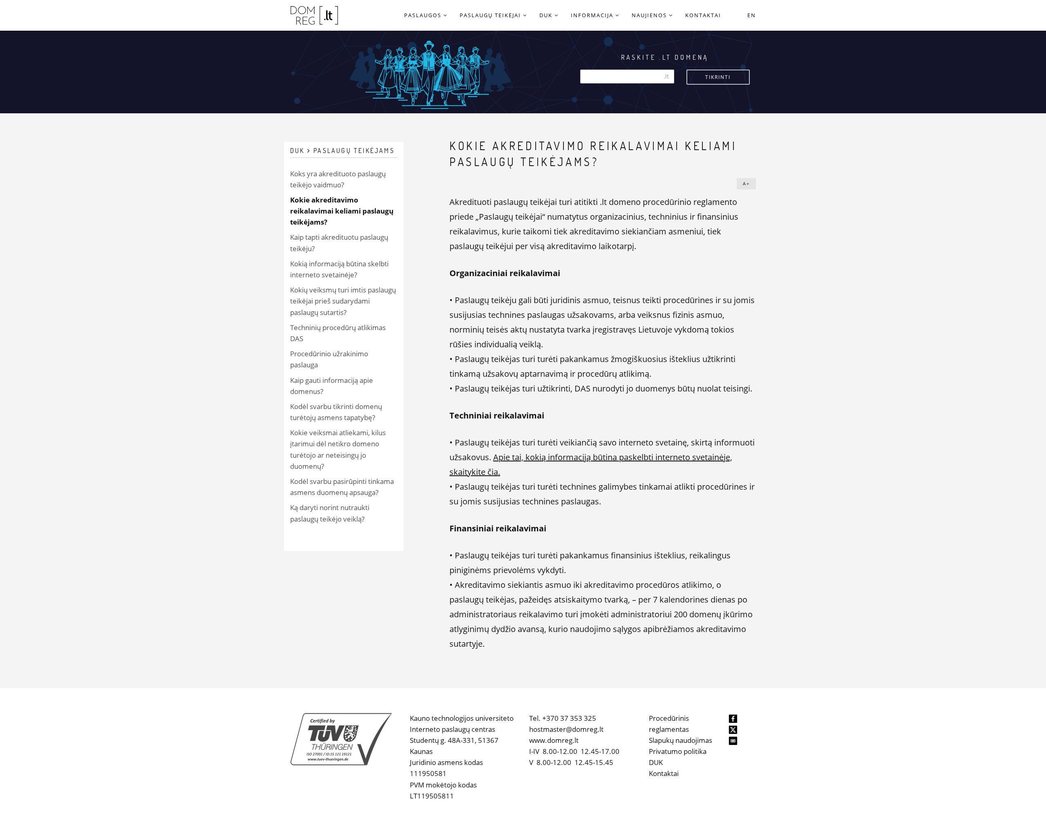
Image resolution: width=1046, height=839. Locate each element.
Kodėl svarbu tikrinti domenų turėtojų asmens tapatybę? (336, 412)
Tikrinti (718, 77)
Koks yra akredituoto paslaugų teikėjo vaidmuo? (338, 179)
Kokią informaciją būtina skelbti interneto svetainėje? (339, 269)
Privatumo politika (677, 751)
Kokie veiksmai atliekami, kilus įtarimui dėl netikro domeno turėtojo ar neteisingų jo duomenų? (338, 449)
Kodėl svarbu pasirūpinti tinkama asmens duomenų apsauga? (342, 487)
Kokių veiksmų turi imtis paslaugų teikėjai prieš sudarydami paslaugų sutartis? (343, 301)
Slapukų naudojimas (680, 740)
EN (751, 15)
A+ (746, 183)
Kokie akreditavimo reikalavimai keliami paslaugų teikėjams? (341, 211)
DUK (656, 762)
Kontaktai (664, 773)
